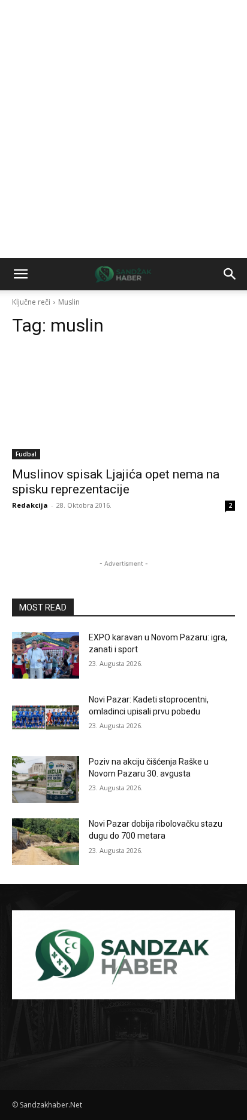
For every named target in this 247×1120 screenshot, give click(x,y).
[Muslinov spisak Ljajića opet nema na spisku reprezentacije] (123, 403)
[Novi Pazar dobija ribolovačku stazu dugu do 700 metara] (45, 841)
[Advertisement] (123, 129)
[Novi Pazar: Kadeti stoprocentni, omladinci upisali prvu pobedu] (45, 717)
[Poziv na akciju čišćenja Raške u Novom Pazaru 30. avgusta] (45, 779)
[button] (20, 274)
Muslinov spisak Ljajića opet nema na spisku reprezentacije (115, 481)
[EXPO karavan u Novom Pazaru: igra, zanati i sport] (45, 655)
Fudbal (26, 454)
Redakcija (30, 505)
